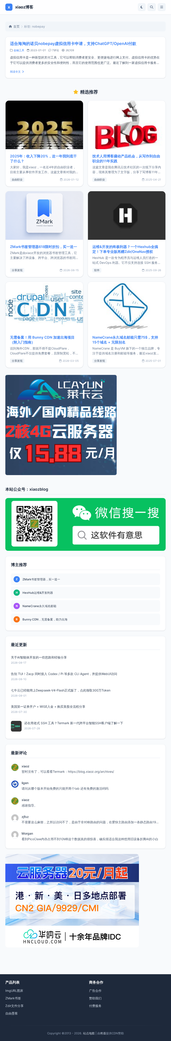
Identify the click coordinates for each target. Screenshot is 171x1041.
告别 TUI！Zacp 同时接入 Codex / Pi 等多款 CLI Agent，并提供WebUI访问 (64, 674)
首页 (16, 26)
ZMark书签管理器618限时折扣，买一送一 (43, 246)
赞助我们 (95, 998)
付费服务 (95, 1006)
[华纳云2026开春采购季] (85, 900)
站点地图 (89, 1033)
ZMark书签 (13, 998)
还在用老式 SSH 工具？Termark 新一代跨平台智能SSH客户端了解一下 (73, 723)
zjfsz (25, 817)
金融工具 (19, 50)
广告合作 (95, 990)
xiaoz (25, 766)
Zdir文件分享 (14, 1006)
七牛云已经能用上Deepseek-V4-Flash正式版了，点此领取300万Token (60, 690)
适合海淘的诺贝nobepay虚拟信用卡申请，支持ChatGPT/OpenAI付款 (73, 43)
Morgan (27, 833)
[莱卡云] (85, 425)
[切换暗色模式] (142, 7)
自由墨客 (11, 1013)
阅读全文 (15, 71)
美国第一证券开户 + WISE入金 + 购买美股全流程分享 (48, 706)
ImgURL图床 (14, 990)
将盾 (103, 1033)
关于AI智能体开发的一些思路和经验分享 (39, 657)
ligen (25, 783)
